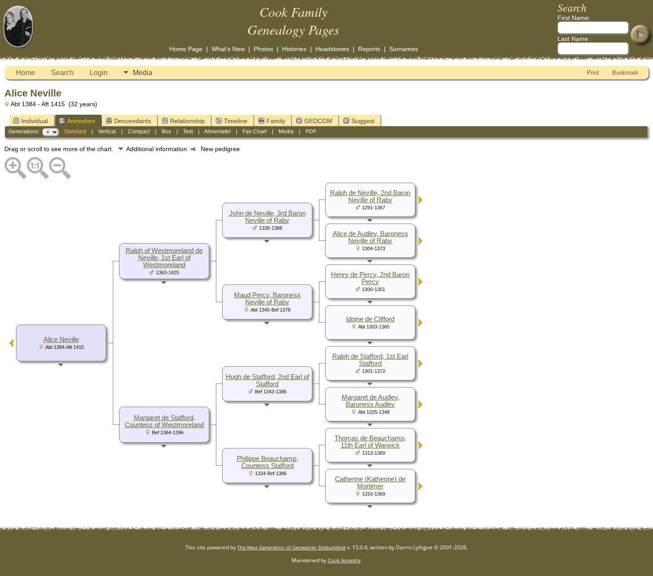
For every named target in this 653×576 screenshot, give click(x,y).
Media (142, 72)
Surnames (403, 48)
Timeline (235, 120)
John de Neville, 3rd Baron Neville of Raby (267, 217)
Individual (34, 120)
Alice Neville (61, 339)
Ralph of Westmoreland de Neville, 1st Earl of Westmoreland (164, 257)
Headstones (332, 48)
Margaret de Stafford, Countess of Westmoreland (164, 421)
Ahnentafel (217, 131)
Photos (263, 48)
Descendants (132, 120)
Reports (369, 48)
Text (188, 131)
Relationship (187, 120)
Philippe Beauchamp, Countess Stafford (267, 462)
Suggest (362, 120)
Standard (75, 131)
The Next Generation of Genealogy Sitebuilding (291, 547)
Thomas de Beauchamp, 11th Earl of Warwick (370, 442)
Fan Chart (255, 131)
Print (593, 72)
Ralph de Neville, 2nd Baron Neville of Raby (370, 196)
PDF (311, 131)
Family (276, 120)
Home (25, 72)
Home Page (186, 48)
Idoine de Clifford (370, 319)
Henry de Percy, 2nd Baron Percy (370, 278)
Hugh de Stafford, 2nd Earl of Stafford (267, 380)
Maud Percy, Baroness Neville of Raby (267, 299)
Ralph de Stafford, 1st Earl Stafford (370, 360)
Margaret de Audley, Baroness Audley (370, 401)
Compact (139, 131)
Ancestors (81, 120)
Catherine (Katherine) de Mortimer (370, 483)
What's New (228, 48)
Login (99, 72)
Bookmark (625, 72)
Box (166, 131)
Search (62, 72)
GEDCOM (318, 120)
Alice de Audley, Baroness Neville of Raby (370, 237)
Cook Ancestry (344, 560)
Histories (294, 48)
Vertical (107, 131)
